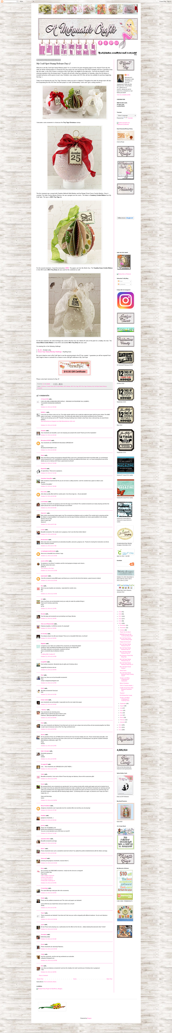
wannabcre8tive (45, 838)
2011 (120, 729)
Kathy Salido (44, 700)
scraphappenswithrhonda (48, 551)
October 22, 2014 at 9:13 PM (48, 745)
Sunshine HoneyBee (46, 478)
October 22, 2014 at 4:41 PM (48, 694)
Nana (42, 868)
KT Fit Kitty (44, 633)
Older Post (109, 979)
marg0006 (44, 662)
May (121, 713)
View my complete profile (123, 94)
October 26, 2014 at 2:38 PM (48, 972)
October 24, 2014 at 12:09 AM (49, 919)
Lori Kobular (44, 501)
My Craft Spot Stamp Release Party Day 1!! (126, 663)
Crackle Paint (50, 386)
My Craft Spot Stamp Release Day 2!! (125, 660)
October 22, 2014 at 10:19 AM (49, 555)
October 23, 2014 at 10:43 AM (49, 863)
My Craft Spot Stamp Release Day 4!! (125, 648)
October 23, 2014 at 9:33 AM (48, 853)
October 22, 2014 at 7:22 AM (48, 473)
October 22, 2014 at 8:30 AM (48, 496)
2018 (120, 614)
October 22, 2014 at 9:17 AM (48, 545)
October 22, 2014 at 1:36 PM (48, 618)
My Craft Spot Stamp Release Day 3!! (125, 652)
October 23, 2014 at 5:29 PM (48, 893)
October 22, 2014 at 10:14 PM (49, 769)
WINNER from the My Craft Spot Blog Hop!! (126, 635)
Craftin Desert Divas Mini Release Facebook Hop (126, 689)
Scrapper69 (44, 764)
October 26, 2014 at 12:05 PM (49, 960)
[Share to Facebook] (60, 384)
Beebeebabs (44, 539)
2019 (120, 611)
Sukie (42, 774)
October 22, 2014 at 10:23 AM (49, 570)
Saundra (43, 430)
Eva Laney (44, 491)
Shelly (42, 898)
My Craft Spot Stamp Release (99, 386)
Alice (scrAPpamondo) (47, 624)
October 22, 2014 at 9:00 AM (48, 534)
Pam (42, 675)
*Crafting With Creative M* (48, 654)
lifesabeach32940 (46, 440)
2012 (120, 727)
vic (42, 599)
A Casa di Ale (45, 399)
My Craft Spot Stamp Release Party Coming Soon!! (127, 674)
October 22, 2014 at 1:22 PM (48, 608)
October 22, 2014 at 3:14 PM (48, 656)
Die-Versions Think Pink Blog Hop (126, 656)
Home (75, 979)
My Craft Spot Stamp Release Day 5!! (125, 644)
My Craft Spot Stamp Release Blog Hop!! (126, 638)
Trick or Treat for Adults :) (126, 685)
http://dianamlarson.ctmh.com (67, 421)
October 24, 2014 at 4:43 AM (48, 939)
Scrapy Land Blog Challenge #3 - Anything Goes (124, 699)
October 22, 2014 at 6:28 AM (48, 435)
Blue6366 (43, 468)
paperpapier (44, 576)
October (122, 630)
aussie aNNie (44, 561)
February (122, 719)
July (121, 708)
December (123, 625)
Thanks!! (122, 693)
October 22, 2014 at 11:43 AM (49, 593)
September (123, 703)
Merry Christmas (124, 683)
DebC (42, 688)
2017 (120, 616)
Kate (42, 723)
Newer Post (40, 979)
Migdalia (43, 643)
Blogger (89, 1018)
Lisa (128, 75)
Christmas (43, 386)
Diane (42, 455)
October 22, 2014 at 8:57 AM (48, 524)
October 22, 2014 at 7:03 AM (48, 463)
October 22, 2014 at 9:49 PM (48, 759)
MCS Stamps (67, 386)
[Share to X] (58, 384)
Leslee (43, 529)
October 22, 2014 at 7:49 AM (48, 486)
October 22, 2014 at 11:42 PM (49, 778)
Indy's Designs (45, 751)
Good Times (123, 670)
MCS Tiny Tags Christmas (85, 386)
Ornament (39, 388)
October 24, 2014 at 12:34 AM (49, 929)
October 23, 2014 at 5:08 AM (48, 820)
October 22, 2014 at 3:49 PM (48, 669)
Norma (43, 734)
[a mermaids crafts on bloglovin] (125, 219)
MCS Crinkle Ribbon (58, 386)
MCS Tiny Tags (74, 386)
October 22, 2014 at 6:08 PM (48, 717)
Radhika (43, 815)
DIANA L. (43, 412)
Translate (130, 118)
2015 (120, 621)
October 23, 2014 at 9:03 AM (48, 843)
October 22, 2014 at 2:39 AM (48, 407)
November (123, 627)
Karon (42, 944)
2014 (120, 623)
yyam (42, 924)
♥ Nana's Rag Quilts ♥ (47, 877)
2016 (120, 618)
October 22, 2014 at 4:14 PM (48, 683)
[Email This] (54, 384)
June (121, 710)
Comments (122, 284)
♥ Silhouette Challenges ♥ (48, 880)
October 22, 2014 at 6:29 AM (48, 450)
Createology (44, 888)
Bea (42, 586)
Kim (42, 966)
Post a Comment (43, 975)
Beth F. (43, 848)
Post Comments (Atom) (50, 981)
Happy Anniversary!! (125, 642)
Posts (120, 281)
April (121, 715)
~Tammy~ (43, 709)
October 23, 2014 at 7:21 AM (48, 833)
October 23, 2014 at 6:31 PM (48, 907)
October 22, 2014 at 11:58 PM (49, 800)
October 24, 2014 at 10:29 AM (49, 949)
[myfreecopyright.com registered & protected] (125, 124)
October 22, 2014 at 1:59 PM (48, 628)
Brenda (43, 614)
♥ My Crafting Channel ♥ (47, 875)
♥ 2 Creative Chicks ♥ (46, 879)
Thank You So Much (125, 632)
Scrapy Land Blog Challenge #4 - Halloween (124, 679)
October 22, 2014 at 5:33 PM (48, 704)
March (122, 717)
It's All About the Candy (126, 695)
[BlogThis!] (56, 384)
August (122, 706)
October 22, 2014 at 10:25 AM (49, 580)
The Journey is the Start (47, 568)
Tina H (42, 913)
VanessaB (44, 858)
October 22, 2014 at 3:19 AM (48, 425)
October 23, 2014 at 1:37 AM (48, 810)
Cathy (42, 954)
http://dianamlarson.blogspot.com (50, 421)
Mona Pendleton (45, 805)
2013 (120, 725)
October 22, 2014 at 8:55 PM (48, 729)
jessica (43, 825)
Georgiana (44, 934)
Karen (42, 784)
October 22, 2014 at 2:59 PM (48, 638)
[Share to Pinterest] (62, 384)
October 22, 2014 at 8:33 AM (48, 507)
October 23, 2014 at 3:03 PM (48, 883)
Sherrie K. (44, 513)
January (122, 722)
